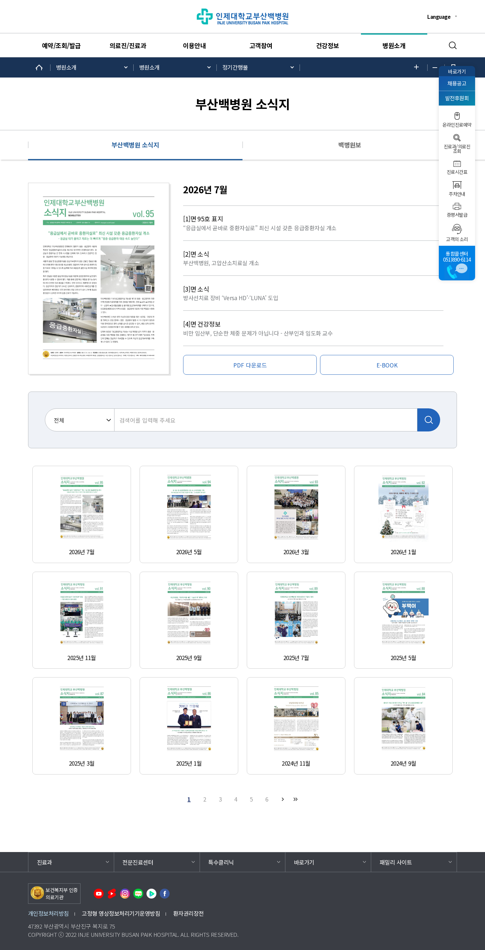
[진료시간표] (457, 163)
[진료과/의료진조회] (457, 138)
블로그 (138, 894)
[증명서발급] (457, 206)
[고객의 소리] (457, 229)
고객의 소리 (457, 239)
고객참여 (261, 45)
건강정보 (327, 45)
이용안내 (194, 45)
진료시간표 (457, 172)
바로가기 (457, 71)
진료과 (44, 862)
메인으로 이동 (39, 67)
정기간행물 (235, 67)
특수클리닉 (221, 862)
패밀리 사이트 (396, 862)
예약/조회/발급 (61, 45)
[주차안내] (457, 185)
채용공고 (457, 83)
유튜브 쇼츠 (112, 894)
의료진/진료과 (128, 45)
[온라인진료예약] (457, 116)
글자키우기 (418, 67)
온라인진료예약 (456, 124)
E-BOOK (387, 365)
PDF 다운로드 (250, 365)
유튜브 (99, 894)
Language (438, 16)
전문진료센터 (137, 862)
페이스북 (165, 894)
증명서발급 (457, 214)
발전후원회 (457, 98)
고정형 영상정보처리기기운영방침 (121, 913)
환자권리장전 (188, 913)
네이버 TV (151, 894)
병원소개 (393, 45)
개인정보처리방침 (48, 913)
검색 (453, 45)
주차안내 (457, 194)
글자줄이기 (436, 67)
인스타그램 (125, 894)
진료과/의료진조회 (457, 149)
